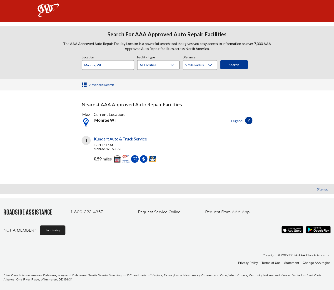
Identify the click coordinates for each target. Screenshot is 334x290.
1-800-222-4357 (87, 211)
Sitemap (323, 189)
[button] (248, 120)
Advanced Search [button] (101, 85)
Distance (189, 56)
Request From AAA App (227, 211)
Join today (52, 230)
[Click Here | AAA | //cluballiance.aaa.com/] (48, 14)
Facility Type (146, 56)
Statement (291, 263)
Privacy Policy (248, 263)
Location (88, 56)
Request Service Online (159, 211)
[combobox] (109, 64)
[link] (124, 151)
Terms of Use (271, 263)
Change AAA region (317, 263)
